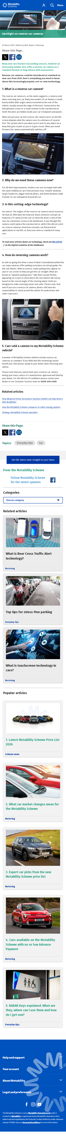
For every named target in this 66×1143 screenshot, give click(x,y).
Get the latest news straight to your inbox (33, 459)
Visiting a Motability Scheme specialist (20, 412)
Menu (60, 5)
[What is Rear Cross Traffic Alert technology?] (33, 543)
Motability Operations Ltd (39, 1113)
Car (41, 442)
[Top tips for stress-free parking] (33, 599)
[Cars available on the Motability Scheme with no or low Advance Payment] (33, 928)
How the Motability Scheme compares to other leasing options (31, 407)
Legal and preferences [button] (17, 1092)
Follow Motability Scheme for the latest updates (28, 480)
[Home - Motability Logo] (11, 5)
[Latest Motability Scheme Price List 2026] (33, 728)
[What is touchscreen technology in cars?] (33, 655)
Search (52, 5)
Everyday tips (25, 442)
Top (62, 1125)
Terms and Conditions (31, 1122)
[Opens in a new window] (5, 57)
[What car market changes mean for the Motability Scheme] (33, 792)
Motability (16, 1116)
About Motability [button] (14, 1080)
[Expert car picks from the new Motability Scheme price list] (33, 858)
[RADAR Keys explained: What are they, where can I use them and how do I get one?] (33, 997)
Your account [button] (11, 1069)
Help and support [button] (14, 1057)
